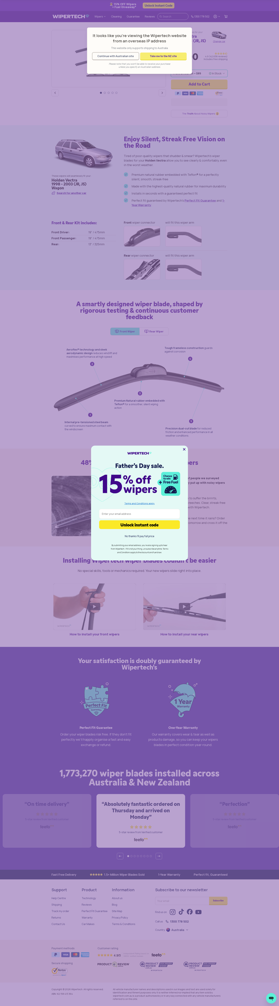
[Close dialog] (184, 449)
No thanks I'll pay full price (139, 536)
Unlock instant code (139, 524)
